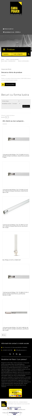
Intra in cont (8, 29)
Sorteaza (26, 106)
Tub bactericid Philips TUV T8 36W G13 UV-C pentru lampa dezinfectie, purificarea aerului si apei (16, 294)
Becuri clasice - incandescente (8, 61)
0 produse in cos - (11, 32)
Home (2, 59)
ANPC (20, 412)
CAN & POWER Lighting (16, 8)
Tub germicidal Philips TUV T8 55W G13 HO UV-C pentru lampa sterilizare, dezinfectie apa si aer (15, 191)
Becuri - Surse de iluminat (12, 59)
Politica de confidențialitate (10, 412)
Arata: (3, 117)
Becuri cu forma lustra (23, 61)
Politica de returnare (20, 409)
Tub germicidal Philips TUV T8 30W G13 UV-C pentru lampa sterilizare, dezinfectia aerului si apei (16, 156)
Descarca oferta (10, 84)
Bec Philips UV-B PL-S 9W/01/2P (12, 260)
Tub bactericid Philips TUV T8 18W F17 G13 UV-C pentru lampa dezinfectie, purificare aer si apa (15, 226)
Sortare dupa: (5, 101)
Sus (4, 335)
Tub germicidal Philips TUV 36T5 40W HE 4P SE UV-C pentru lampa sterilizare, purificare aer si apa (16, 329)
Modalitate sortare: (7, 103)
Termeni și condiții (7, 409)
